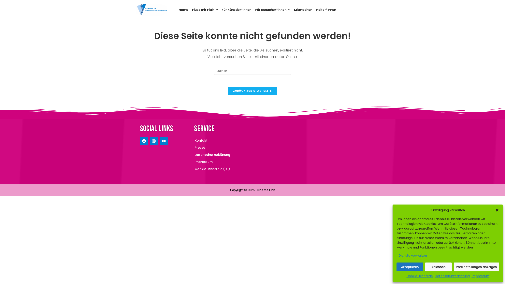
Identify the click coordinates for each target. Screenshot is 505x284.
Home (183, 9)
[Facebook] (144, 141)
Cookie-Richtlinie (420, 276)
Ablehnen (438, 267)
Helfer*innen (326, 9)
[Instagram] (154, 141)
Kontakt (201, 140)
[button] (497, 210)
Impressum (480, 276)
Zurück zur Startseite (252, 91)
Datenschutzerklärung (452, 276)
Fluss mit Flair (203, 9)
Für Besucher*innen (270, 9)
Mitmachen (303, 9)
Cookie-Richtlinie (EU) (212, 169)
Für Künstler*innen (236, 9)
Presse (200, 147)
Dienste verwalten (412, 255)
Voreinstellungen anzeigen (476, 267)
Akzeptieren (410, 267)
